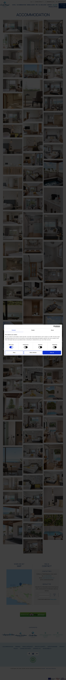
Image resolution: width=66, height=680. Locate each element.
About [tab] (52, 330)
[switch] (26, 347)
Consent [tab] (14, 330)
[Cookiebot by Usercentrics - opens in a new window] (55, 326)
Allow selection (33, 352)
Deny (14, 352)
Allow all (52, 352)
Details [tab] (33, 330)
